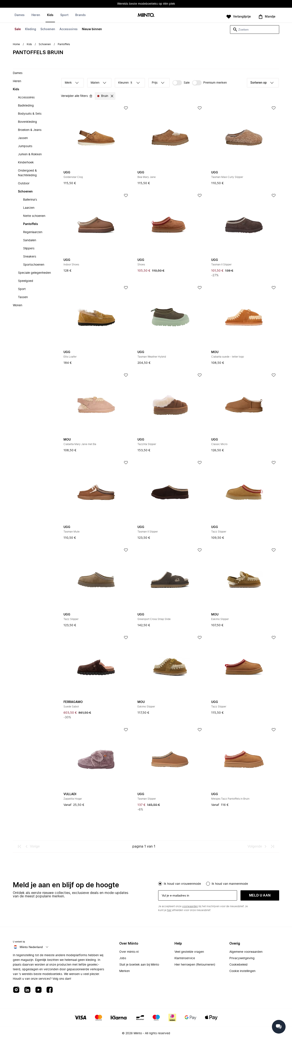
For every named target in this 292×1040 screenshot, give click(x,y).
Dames (20, 15)
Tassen (23, 297)
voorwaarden (190, 906)
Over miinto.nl (129, 951)
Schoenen (47, 29)
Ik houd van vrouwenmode (182, 883)
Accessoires (68, 29)
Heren (35, 15)
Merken (124, 971)
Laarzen (28, 207)
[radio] (160, 884)
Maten (95, 82)
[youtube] (38, 990)
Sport (64, 15)
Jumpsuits (25, 146)
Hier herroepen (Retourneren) (194, 964)
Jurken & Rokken (30, 154)
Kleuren (125, 82)
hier (169, 910)
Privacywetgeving (242, 958)
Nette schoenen (34, 216)
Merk (68, 82)
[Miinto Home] (146, 15)
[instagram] (16, 990)
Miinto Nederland (31, 947)
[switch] (181, 83)
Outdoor (23, 183)
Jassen (23, 138)
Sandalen (29, 240)
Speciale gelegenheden (34, 272)
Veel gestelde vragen (189, 951)
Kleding (30, 29)
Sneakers (29, 256)
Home (16, 44)
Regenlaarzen (32, 232)
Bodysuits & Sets (29, 113)
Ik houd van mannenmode (230, 883)
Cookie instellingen (242, 971)
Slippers (28, 248)
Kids (50, 15)
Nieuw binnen (92, 29)
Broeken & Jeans (29, 130)
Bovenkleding (27, 121)
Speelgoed (25, 281)
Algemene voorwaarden (246, 951)
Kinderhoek (26, 162)
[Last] (272, 846)
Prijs (155, 82)
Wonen (17, 305)
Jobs (122, 958)
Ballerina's (30, 199)
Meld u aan (260, 895)
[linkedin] (27, 990)
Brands (80, 15)
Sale (18, 29)
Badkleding (26, 105)
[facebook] (49, 990)
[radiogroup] (218, 883)
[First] (19, 846)
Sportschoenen (33, 264)
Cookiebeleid (238, 964)
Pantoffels (30, 224)
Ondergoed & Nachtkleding (27, 173)
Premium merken (215, 82)
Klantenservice (184, 958)
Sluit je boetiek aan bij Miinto (139, 964)
